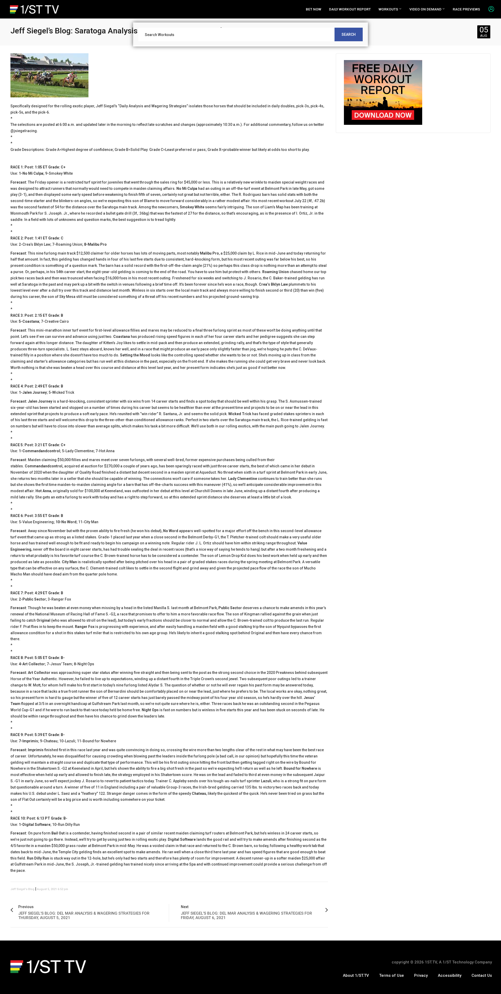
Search (349, 34)
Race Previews (466, 9)
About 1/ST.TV (356, 975)
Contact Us (482, 975)
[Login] (489, 9)
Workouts (389, 9)
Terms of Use (391, 975)
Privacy (421, 975)
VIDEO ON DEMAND (425, 9)
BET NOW (313, 9)
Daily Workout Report (350, 9)
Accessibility (449, 975)
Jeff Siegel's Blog (22, 889)
